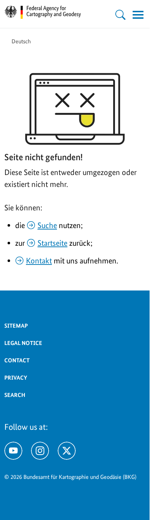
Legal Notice (23, 343)
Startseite (52, 243)
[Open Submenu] (120, 15)
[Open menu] (138, 15)
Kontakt (39, 260)
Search (14, 395)
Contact (17, 360)
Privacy (15, 377)
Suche (47, 225)
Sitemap (16, 325)
